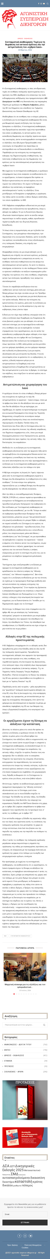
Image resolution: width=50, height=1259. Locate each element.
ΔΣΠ (12, 1166)
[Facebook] (38, 3)
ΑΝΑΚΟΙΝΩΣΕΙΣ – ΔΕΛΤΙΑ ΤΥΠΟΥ (25, 1044)
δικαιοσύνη (37, 1177)
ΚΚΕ (5, 936)
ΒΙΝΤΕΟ (25, 1050)
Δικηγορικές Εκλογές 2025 (18, 1168)
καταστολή (23, 1181)
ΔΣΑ (5, 1166)
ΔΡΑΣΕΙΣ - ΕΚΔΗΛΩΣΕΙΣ (25, 38)
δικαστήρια (8, 1182)
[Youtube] (44, 3)
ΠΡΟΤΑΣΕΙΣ (25, 1066)
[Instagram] (41, 3)
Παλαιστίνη (6, 1175)
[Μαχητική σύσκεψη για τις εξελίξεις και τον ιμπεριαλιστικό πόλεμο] (25, 967)
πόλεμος (27, 1185)
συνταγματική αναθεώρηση (20, 936)
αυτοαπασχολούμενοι (16, 1177)
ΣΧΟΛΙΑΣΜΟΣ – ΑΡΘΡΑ (25, 1072)
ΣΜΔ (14, 1174)
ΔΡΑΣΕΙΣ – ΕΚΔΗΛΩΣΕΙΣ (25, 1055)
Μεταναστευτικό (32, 1170)
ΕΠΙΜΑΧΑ (25, 1061)
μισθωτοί (17, 1186)
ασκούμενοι (22, 1175)
